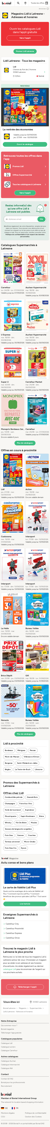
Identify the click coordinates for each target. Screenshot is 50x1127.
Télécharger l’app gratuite (11, 1033)
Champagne (10, 803)
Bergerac (9, 763)
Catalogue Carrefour (9, 1050)
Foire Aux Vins (25, 803)
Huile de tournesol (13, 810)
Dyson (23, 848)
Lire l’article (25, 904)
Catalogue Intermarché (10, 1065)
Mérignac (21, 750)
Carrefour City (12, 924)
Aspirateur (29, 810)
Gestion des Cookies (33, 1117)
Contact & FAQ (7, 1079)
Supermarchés (36, 1008)
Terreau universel (12, 842)
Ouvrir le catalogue (25, 144)
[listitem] (12, 274)
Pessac (33, 750)
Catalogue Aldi (7, 1068)
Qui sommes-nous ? (9, 1025)
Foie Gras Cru (11, 848)
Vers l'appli (25, 38)
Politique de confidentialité (35, 1113)
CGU (3, 1117)
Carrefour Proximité (15, 928)
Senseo (20, 835)
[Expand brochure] (25, 107)
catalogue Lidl (9, 969)
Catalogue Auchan (8, 1061)
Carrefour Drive (13, 938)
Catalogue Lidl (6, 1043)
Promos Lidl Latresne (25, 51)
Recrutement (6, 1086)
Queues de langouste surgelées (18, 829)
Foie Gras (9, 835)
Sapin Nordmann (28, 816)
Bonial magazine (7, 1029)
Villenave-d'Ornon (31, 757)
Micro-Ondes (30, 842)
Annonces (42, 9)
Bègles (8, 769)
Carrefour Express (14, 933)
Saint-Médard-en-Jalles (27, 763)
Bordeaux (9, 750)
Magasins (22, 1008)
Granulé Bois (32, 797)
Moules (34, 823)
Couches (32, 835)
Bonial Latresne (9, 1008)
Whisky (8, 823)
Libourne (39, 769)
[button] (25, 116)
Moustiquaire (10, 816)
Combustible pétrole (14, 797)
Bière (41, 816)
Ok (41, 219)
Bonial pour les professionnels (13, 1082)
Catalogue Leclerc (8, 1047)
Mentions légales (8, 1113)
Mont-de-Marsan (12, 757)
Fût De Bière (21, 823)
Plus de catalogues (25, 443)
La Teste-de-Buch (23, 769)
